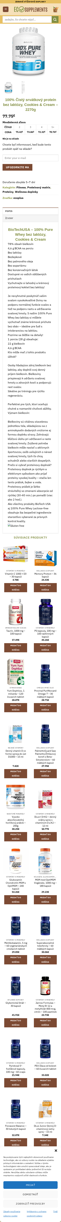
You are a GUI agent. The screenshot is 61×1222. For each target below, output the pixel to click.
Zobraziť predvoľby (30, 1203)
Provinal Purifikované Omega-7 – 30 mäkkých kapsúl (45, 693)
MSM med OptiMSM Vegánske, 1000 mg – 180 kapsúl (45, 882)
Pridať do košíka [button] (15, 587)
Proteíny (8, 191)
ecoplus (18, 198)
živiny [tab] (9, 218)
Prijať (30, 1185)
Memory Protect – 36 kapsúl (45, 575)
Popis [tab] (8, 211)
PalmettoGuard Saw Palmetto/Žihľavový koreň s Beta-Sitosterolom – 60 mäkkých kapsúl (45, 756)
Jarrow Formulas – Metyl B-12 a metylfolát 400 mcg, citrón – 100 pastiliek (45, 1007)
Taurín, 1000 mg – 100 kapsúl (15, 632)
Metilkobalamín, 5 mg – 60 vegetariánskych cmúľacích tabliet (15, 946)
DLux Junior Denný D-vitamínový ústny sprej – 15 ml (45, 1129)
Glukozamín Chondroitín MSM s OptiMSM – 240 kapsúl (16, 884)
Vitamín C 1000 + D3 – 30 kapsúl (15, 575)
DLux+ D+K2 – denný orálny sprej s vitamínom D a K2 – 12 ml (45, 821)
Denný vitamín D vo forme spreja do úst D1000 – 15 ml (15, 753)
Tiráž (55, 1211)
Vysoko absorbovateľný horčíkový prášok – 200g (16, 821)
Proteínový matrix (38, 187)
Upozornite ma (17, 167)
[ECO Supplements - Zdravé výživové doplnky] (31, 9)
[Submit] (55, 19)
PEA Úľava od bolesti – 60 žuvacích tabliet (45, 1067)
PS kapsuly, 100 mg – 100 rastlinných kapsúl (45, 633)
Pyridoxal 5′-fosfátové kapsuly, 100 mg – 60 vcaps (15, 1068)
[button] (56, 1150)
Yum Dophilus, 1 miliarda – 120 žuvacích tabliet (15, 693)
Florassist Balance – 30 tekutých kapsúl (15, 1127)
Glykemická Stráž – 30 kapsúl (16, 1004)
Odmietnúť (30, 1194)
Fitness (21, 187)
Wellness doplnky (26, 191)
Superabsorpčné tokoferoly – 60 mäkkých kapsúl (45, 946)
